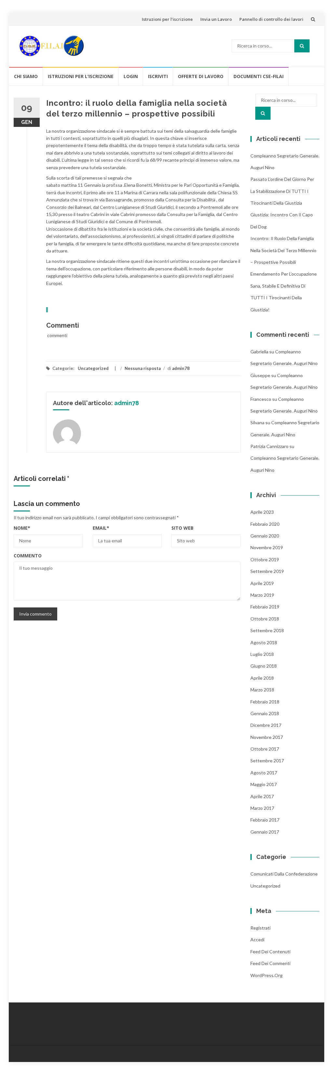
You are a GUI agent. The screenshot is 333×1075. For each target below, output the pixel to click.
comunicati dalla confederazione (284, 874)
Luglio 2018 (262, 654)
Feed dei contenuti (270, 951)
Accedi (257, 939)
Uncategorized (93, 368)
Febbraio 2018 (264, 701)
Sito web (182, 528)
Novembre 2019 (266, 547)
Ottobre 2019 (264, 559)
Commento (28, 555)
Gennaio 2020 (264, 535)
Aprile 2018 (262, 678)
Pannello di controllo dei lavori (271, 19)
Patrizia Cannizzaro (269, 446)
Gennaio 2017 (264, 832)
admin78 (181, 368)
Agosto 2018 (263, 642)
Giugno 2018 (263, 666)
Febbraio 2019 (264, 606)
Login (131, 76)
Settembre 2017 (267, 760)
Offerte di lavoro (200, 76)
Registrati (260, 928)
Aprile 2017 (262, 796)
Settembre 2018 (267, 630)
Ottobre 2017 (264, 749)
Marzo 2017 (262, 808)
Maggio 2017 (263, 784)
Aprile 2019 (262, 583)
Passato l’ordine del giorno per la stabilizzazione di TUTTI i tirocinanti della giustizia (282, 191)
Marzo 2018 (262, 689)
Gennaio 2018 (264, 713)
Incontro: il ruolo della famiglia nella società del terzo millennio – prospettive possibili (283, 250)
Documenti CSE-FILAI (258, 76)
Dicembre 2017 (265, 725)
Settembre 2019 (267, 571)
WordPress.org (266, 975)
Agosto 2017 (263, 772)
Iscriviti (158, 76)
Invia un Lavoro (216, 19)
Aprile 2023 (262, 512)
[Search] (302, 45)
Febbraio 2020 (264, 524)
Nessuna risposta (143, 368)
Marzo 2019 (262, 595)
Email (101, 528)
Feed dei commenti (270, 963)
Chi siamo (26, 76)
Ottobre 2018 (264, 618)
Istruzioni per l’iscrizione (167, 19)
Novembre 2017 (266, 737)
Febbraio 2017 (264, 820)
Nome (22, 528)
